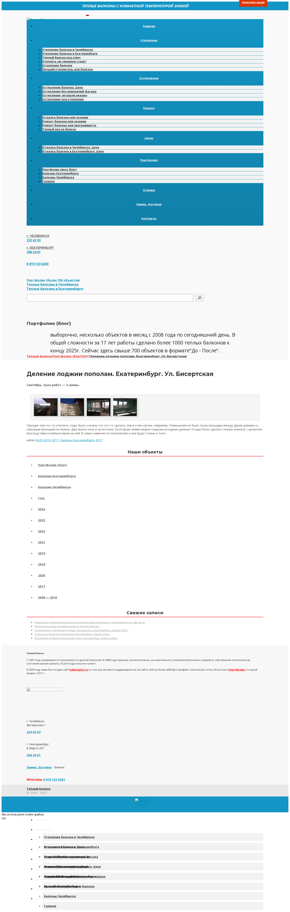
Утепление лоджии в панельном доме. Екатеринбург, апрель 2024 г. (76, 638)
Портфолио (149, 160)
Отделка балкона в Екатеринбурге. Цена (73, 151)
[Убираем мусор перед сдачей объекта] (98, 416)
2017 (55, 440)
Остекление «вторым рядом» (64, 95)
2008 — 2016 (47, 597)
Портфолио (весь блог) (59, 169)
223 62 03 (34, 240)
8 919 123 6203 (38, 264)
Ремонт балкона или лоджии (64, 121)
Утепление (148, 40)
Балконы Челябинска (58, 177)
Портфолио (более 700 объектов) (53, 280)
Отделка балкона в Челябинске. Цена (70, 147)
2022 (41, 531)
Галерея (48, 181)
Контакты (148, 218)
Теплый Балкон (38, 789)
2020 (41, 575)
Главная (149, 26)
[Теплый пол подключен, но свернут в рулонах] (125, 416)
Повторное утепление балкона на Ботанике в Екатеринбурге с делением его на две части (90, 622)
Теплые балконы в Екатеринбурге (55, 289)
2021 (41, 542)
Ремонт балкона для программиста (69, 125)
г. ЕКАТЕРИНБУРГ (40, 248)
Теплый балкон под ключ (61, 57)
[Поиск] (199, 298)
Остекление (149, 78)
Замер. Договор (149, 204)
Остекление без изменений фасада (69, 91)
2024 (41, 509)
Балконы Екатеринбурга (60, 173)
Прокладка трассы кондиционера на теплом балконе (67, 626)
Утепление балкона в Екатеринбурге (70, 53)
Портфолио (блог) (52, 465)
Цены (149, 138)
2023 (41, 520)
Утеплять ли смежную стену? (64, 61)
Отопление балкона (57, 65)
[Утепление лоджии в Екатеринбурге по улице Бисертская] (46, 416)
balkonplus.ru (78, 669)
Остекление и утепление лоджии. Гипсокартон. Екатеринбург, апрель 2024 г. (82, 630)
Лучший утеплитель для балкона (67, 69)
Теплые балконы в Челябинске (53, 284)
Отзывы (149, 190)
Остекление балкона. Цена (62, 87)
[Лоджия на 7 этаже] (72, 416)
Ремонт (149, 108)
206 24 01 (34, 252)
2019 (41, 553)
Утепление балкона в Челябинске (67, 49)
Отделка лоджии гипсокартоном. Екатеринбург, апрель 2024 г (72, 634)
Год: (41, 498)
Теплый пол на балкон (59, 129)
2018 (41, 564)
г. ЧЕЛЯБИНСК (38, 236)
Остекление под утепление (63, 99)
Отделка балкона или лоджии (65, 117)
